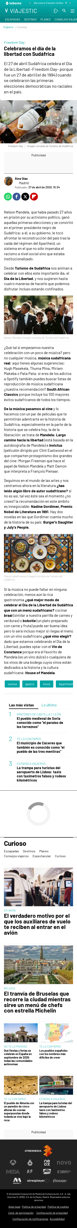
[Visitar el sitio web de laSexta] (30, 1163)
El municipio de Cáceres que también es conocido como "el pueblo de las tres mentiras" (40, 747)
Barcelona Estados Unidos (48, 3)
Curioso (15, 843)
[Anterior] (30, 3)
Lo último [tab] (49, 705)
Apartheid (66, 684)
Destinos (30, 19)
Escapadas (12, 19)
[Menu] (72, 11)
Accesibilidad (57, 1219)
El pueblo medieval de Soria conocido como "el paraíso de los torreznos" (40, 722)
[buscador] (64, 11)
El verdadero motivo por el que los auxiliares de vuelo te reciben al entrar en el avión (37, 924)
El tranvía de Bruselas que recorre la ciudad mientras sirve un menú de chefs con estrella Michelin (37, 1002)
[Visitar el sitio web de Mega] (13, 1172)
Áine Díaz (21, 178)
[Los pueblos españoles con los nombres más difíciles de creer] (56, 1033)
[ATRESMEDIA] (38, 1150)
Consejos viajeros (16, 856)
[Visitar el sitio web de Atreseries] (30, 1172)
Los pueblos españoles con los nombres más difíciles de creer (53, 1054)
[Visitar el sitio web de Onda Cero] (47, 1172)
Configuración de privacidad (52, 1212)
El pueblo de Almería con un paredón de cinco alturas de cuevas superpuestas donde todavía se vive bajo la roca (19, 1111)
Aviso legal (14, 1206)
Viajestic (8, 27)
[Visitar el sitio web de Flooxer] (60, 1181)
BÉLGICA (9, 988)
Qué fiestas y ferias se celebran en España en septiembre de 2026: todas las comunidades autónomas (18, 1057)
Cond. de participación (21, 1212)
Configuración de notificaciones (30, 1219)
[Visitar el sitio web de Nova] (64, 1163)
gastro (29, 684)
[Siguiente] (70, 3)
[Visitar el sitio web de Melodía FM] (17, 1181)
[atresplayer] (55, 11)
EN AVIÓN (10, 910)
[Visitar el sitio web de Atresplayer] (38, 1181)
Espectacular (42, 856)
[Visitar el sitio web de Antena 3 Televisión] (13, 1163)
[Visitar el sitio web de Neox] (47, 1163)
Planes (45, 19)
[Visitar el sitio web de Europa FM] (64, 1172)
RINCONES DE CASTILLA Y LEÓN (39, 714)
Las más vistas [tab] (21, 705)
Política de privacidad (34, 1206)
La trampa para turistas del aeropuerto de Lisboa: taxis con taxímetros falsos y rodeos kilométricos (41, 774)
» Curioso (21, 27)
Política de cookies (58, 1206)
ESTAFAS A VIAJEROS (31, 763)
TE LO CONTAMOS (29, 739)
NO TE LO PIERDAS (15, 1046)
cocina (12, 684)
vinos (46, 684)
